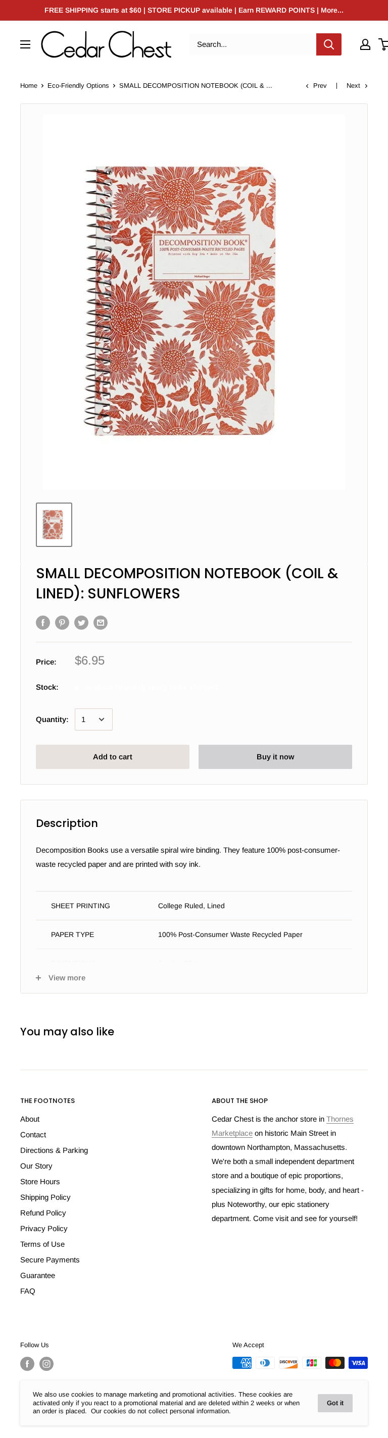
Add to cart (112, 756)
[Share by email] (100, 622)
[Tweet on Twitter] (81, 622)
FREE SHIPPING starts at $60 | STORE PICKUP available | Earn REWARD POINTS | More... (194, 10)
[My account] (365, 44)
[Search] (329, 44)
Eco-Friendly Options (78, 85)
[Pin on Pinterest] (62, 622)
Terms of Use (42, 1244)
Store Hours (40, 1181)
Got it (335, 1403)
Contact (33, 1134)
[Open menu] (25, 44)
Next (353, 85)
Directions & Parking (54, 1150)
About (29, 1119)
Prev (320, 85)
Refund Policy (43, 1212)
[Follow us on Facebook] (27, 1364)
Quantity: (52, 719)
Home (28, 85)
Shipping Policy (45, 1197)
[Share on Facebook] (43, 622)
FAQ (27, 1291)
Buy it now (275, 756)
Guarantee (37, 1275)
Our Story (36, 1166)
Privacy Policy (44, 1228)
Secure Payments (50, 1259)
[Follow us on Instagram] (46, 1364)
